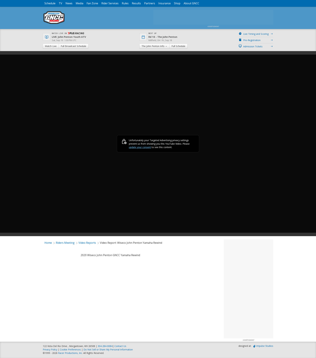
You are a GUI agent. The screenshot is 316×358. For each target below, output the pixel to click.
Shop (177, 3)
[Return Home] (54, 23)
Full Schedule (178, 46)
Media (79, 3)
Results (136, 3)
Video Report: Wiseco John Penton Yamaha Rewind (131, 243)
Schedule (49, 3)
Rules (125, 3)
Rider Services (109, 3)
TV (60, 3)
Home (48, 243)
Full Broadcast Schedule (73, 46)
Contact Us (120, 346)
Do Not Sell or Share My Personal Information (108, 349)
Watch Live (51, 46)
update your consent (140, 147)
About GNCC (191, 3)
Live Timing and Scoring (256, 33)
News (69, 3)
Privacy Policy (50, 349)
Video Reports (87, 243)
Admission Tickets (253, 46)
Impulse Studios (264, 345)
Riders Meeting (65, 243)
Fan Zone (92, 3)
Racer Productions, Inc (70, 353)
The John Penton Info (153, 46)
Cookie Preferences (70, 349)
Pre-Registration (252, 40)
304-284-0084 (105, 346)
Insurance (164, 3)
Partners (149, 3)
